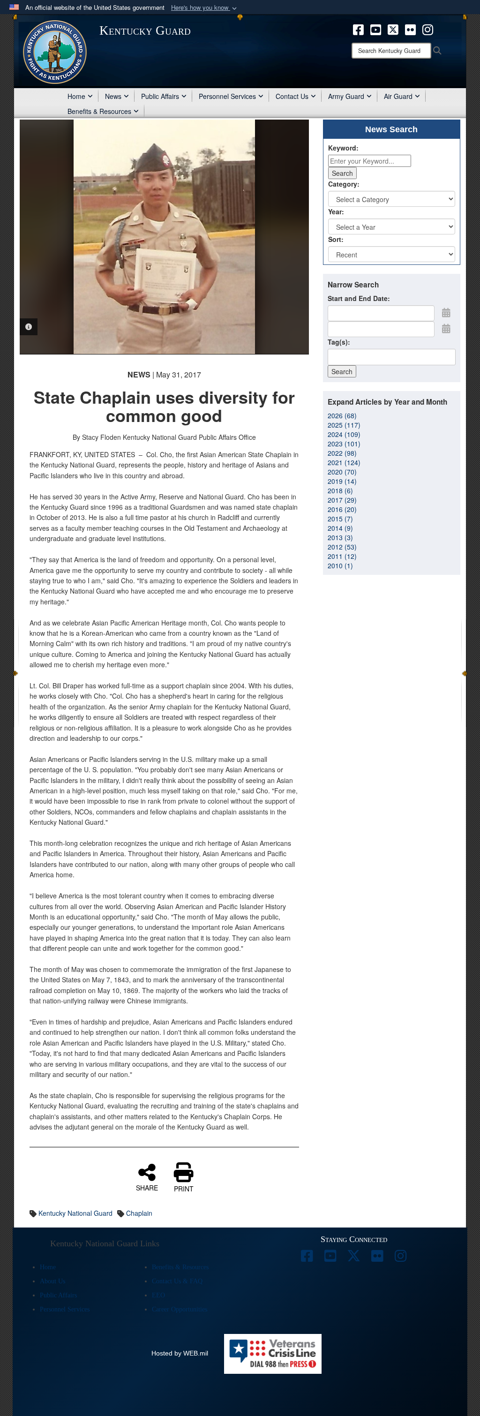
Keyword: (343, 147)
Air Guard (398, 96)
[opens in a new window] (307, 1258)
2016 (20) (342, 509)
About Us (52, 1281)
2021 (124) (344, 462)
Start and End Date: (359, 298)
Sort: (336, 239)
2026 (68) (342, 415)
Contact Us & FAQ (177, 1281)
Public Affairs (160, 96)
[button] (205, 8)
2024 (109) (344, 434)
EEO (158, 1295)
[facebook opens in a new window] (358, 28)
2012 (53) (342, 546)
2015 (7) (340, 518)
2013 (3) (340, 537)
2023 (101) (344, 443)
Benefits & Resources (99, 111)
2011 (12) (342, 556)
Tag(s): (339, 341)
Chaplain (139, 1213)
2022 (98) (342, 453)
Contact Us (292, 96)
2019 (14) (342, 481)
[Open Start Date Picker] (446, 312)
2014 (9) (340, 528)
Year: (336, 211)
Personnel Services (227, 96)
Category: (344, 183)
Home (76, 96)
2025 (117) (344, 424)
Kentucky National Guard (75, 1213)
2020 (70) (342, 471)
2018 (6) (340, 490)
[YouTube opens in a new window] (375, 28)
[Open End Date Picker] (446, 328)
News (113, 96)
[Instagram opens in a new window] (427, 28)
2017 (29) (342, 500)
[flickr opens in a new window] (410, 28)
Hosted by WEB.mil (179, 1353)
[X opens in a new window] (393, 28)
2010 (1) (340, 565)
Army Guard (346, 96)
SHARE (147, 1187)
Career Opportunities (179, 1309)
